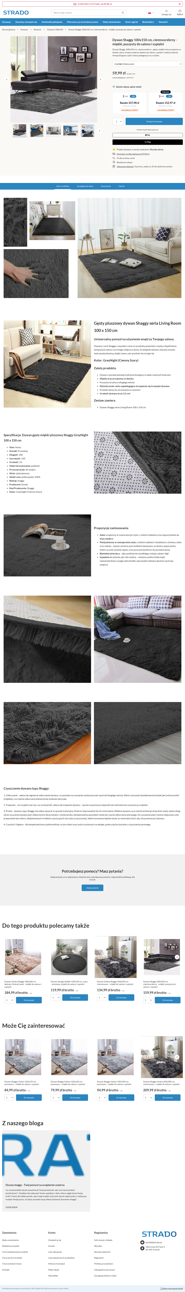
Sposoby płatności (102, 1252)
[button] (6, 79)
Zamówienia (9, 1232)
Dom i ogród (131, 21)
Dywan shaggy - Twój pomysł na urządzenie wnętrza (35, 1184)
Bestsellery (148, 21)
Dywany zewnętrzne (26, 21)
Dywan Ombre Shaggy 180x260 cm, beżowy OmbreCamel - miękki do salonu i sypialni (22, 984)
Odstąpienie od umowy (104, 1269)
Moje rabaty (53, 1269)
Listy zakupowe (55, 1252)
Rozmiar (37, 29)
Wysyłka (98, 1246)
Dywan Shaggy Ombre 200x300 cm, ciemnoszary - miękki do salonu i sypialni (161, 1082)
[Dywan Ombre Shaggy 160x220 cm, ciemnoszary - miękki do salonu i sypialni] (116, 957)
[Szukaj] (122, 12)
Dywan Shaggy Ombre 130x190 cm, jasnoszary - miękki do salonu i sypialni (114, 1082)
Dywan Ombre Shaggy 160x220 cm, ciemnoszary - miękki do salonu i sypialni (115, 982)
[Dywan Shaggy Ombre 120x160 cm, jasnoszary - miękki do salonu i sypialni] (69, 1057)
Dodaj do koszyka (154, 121)
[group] (53, 79)
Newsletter (53, 1275)
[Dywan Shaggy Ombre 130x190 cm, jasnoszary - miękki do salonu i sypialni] (116, 1057)
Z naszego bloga (22, 1123)
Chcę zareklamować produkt (15, 1252)
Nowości (163, 21)
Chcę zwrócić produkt (12, 1258)
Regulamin (99, 1258)
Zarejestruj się (54, 1240)
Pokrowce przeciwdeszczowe (82, 21)
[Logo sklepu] (16, 12)
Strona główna (8, 29)
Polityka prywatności (103, 1263)
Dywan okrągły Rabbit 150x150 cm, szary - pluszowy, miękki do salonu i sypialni (69, 982)
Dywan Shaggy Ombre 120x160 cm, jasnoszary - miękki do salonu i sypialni (68, 1082)
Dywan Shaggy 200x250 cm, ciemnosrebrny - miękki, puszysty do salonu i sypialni (159, 984)
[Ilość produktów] (117, 121)
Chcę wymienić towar (12, 1263)
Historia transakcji (56, 1263)
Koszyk (51, 1246)
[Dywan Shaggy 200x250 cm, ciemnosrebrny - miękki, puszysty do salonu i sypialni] (162, 957)
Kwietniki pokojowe (52, 21)
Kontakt (5, 1269)
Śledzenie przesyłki (10, 1246)
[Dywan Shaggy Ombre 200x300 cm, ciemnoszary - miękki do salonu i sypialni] (162, 1057)
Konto (52, 1232)
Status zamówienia (10, 1240)
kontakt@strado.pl (154, 1242)
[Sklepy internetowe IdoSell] (172, 1288)
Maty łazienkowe (112, 21)
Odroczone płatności (125, 166)
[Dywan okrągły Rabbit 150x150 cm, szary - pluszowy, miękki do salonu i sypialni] (69, 957)
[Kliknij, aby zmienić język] (151, 13)
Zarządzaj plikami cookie (105, 1275)
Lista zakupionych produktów (61, 1258)
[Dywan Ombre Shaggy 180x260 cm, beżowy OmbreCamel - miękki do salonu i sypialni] (23, 957)
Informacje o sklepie (103, 1240)
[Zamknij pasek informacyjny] (180, 4)
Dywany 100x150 (55, 29)
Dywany (24, 29)
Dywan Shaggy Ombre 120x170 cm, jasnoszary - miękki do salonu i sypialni (21, 1082)
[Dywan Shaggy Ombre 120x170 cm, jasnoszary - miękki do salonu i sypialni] (23, 1057)
